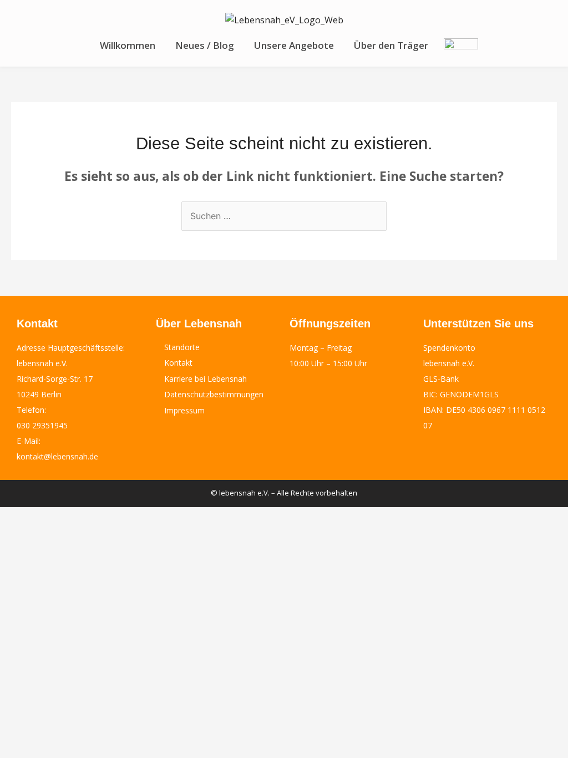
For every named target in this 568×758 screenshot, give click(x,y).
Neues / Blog (204, 45)
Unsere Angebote (294, 45)
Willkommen (127, 45)
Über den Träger (391, 45)
